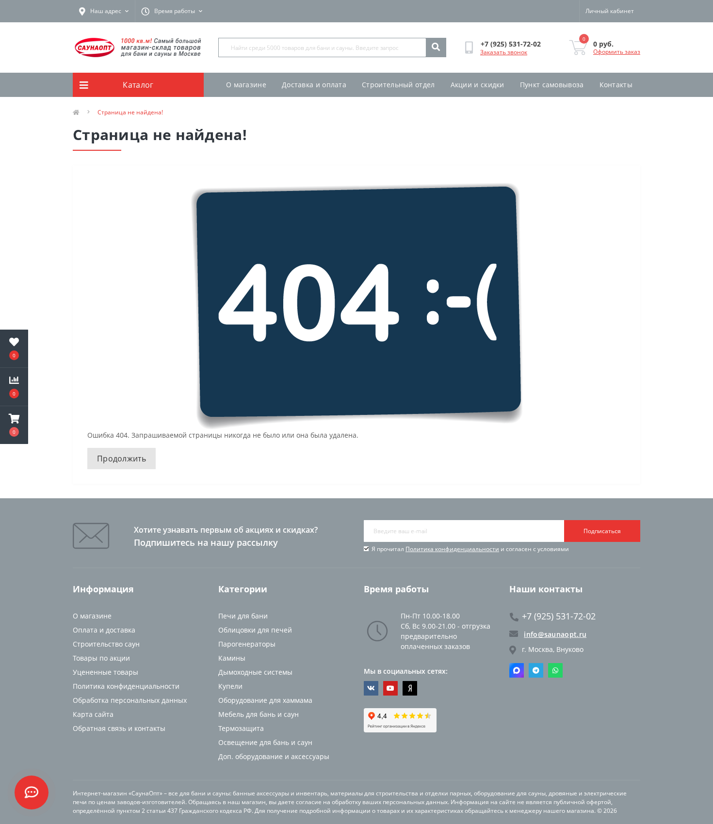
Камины (231, 658)
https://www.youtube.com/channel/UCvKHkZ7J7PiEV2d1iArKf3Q (390, 688)
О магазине (246, 84)
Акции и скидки (477, 84)
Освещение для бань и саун (265, 742)
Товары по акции (101, 658)
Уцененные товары (105, 672)
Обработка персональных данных (130, 700)
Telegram (536, 670)
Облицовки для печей (255, 629)
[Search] (435, 47)
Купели (230, 686)
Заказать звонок (503, 52)
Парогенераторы (246, 644)
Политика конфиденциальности (452, 549)
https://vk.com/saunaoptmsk (371, 688)
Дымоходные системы (255, 672)
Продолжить (121, 458)
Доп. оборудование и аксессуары (273, 756)
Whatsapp (555, 670)
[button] (14, 425)
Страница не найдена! (130, 112)
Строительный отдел (398, 84)
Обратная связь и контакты (119, 728)
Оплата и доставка (104, 629)
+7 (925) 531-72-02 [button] (559, 616)
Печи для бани (243, 615)
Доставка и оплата (314, 84)
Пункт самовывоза (552, 84)
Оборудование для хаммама (265, 700)
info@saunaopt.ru (555, 634)
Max (516, 670)
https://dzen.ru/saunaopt (410, 688)
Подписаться (602, 531)
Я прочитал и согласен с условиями (470, 549)
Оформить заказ (616, 52)
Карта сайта (93, 714)
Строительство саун (106, 644)
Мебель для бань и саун (258, 714)
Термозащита (241, 728)
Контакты (616, 84)
